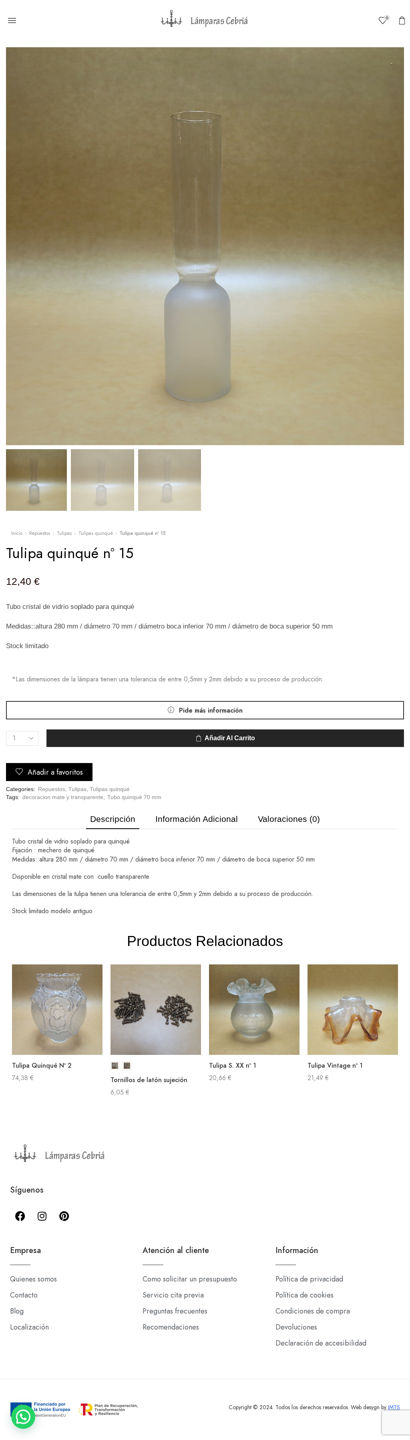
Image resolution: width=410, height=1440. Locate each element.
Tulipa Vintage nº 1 (335, 1065)
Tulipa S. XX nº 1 (232, 1065)
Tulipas (64, 533)
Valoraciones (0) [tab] (289, 818)
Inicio (16, 533)
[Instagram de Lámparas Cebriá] (42, 1216)
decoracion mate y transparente (62, 797)
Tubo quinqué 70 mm (134, 797)
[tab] (112, 821)
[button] (12, 20)
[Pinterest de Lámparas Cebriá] (64, 1216)
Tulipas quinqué (95, 533)
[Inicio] (205, 20)
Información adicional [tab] (196, 818)
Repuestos (39, 533)
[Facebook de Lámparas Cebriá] (20, 1216)
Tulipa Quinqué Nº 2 (42, 1065)
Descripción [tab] (112, 818)
